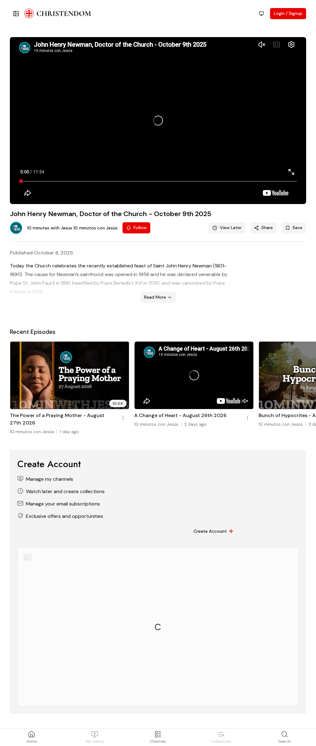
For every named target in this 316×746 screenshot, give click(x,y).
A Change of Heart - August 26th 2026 (180, 415)
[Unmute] (245, 401)
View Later (231, 227)
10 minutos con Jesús (32, 431)
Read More (155, 297)
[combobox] (261, 13)
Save (297, 227)
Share (267, 227)
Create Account (210, 531)
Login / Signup (288, 13)
